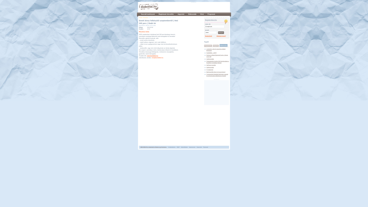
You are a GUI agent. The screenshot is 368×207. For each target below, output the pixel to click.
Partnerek (205, 147)
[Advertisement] (194, 7)
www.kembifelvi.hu (152, 56)
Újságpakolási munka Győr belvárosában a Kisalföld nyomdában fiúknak (217, 62)
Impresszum (192, 147)
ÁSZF (178, 147)
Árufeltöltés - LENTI (211, 53)
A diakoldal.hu (171, 147)
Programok (145, 17)
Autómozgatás (210, 59)
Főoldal (140, 17)
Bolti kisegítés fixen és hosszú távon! (215, 72)
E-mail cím (207, 24)
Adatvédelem (184, 147)
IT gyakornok (209, 69)
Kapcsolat (199, 147)
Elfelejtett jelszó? (221, 36)
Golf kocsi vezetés (211, 65)
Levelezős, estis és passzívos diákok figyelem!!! (215, 49)
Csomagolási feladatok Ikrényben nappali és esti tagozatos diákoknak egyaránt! (217, 75)
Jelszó (207, 30)
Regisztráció (208, 36)
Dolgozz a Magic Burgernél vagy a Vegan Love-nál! (217, 56)
